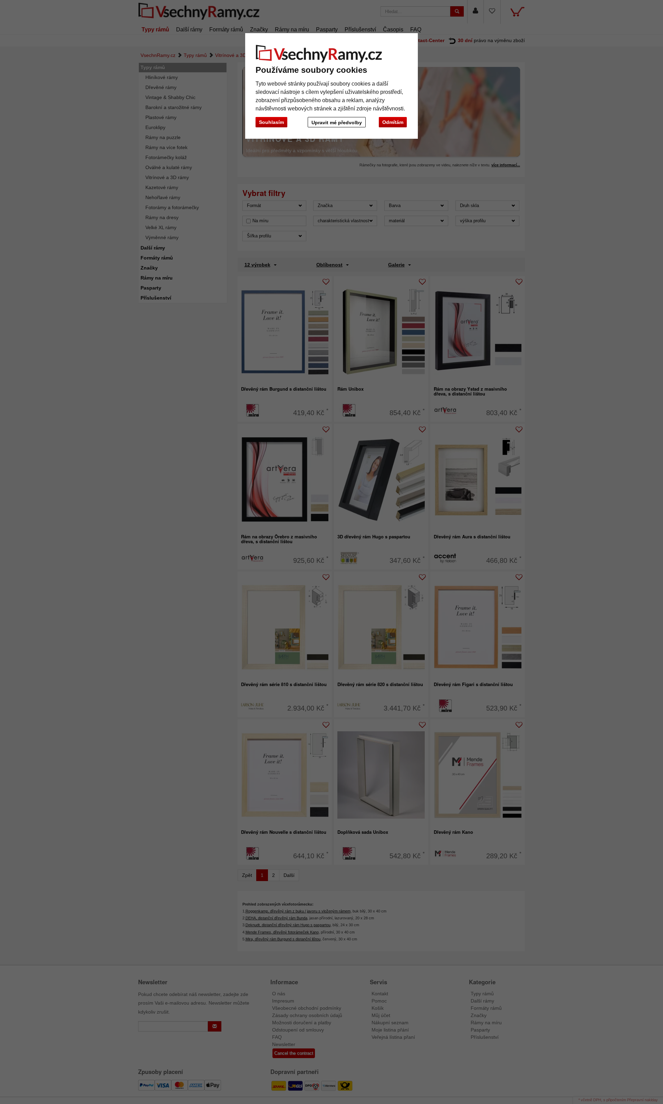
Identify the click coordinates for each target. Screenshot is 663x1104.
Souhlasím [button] (271, 122)
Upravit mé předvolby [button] (336, 122)
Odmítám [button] (392, 122)
